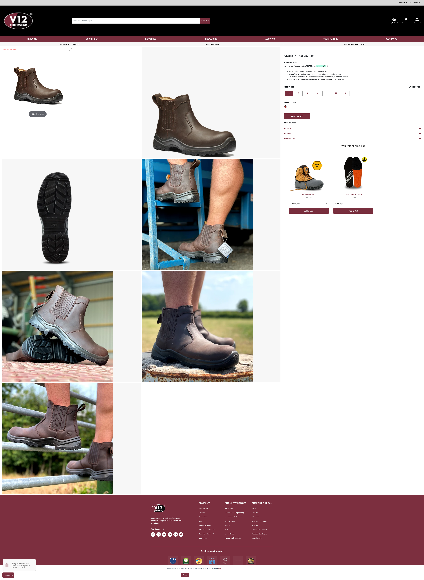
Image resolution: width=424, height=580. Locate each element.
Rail (226, 529)
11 (336, 93)
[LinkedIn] (170, 534)
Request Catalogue (259, 534)
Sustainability (330, 39)
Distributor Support (259, 529)
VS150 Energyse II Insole (353, 194)
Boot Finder (92, 39)
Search (205, 21)
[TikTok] (181, 534)
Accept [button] (185, 575)
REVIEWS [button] (287, 133)
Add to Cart (297, 116)
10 (326, 93)
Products (32, 39)
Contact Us (416, 3)
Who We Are (203, 508)
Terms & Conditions (259, 521)
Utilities (228, 525)
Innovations (211, 39)
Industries (150, 39)
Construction (230, 521)
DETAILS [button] (287, 128)
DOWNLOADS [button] (289, 138)
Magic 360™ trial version (9, 49)
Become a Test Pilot (206, 534)
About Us (270, 39)
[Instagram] (158, 534)
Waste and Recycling (233, 538)
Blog (410, 3)
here (219, 568)
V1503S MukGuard (308, 194)
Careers (202, 512)
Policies (255, 525)
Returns (255, 512)
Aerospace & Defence (233, 517)
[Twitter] (164, 534)
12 (345, 93)
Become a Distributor (207, 529)
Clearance (391, 39)
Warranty (255, 517)
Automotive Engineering (234, 512)
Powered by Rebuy (353, 219)
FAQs (254, 508)
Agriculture (229, 534)
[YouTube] (175, 534)
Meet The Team (205, 525)
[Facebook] (153, 534)
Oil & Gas (229, 508)
